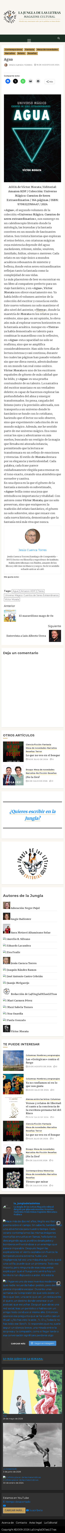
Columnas (31, 1055)
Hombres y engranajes (48, 1055)
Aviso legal (35, 1522)
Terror (38, 751)
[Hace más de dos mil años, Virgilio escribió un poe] (32, 1249)
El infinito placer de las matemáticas (20, 1480)
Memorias (49, 1171)
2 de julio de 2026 (37, 1185)
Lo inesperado (10, 1469)
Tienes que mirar (37, 1181)
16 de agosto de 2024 (48, 65)
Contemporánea (13, 49)
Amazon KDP (28, 591)
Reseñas (32, 53)
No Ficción (41, 773)
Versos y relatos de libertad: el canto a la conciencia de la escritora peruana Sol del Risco (43, 1108)
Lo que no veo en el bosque (43, 755)
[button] (29, 38)
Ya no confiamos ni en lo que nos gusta (41, 1084)
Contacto (21, 1522)
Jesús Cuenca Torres (20, 65)
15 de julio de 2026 (38, 759)
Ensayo (29, 770)
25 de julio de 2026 (38, 1117)
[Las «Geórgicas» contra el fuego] (13, 1060)
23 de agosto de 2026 (39, 1066)
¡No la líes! (32, 777)
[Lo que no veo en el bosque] (13, 751)
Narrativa (10, 53)
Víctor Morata (12, 599)
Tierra (40, 310)
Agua (15, 591)
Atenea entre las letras (38, 1099)
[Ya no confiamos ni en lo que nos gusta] (13, 1084)
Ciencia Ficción (34, 744)
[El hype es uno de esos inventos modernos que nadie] (32, 1309)
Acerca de (8, 1522)
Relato (21, 53)
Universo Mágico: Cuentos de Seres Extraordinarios (31, 595)
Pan (5, 1416)
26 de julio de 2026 (38, 1090)
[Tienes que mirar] (13, 1178)
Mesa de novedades (47, 49)
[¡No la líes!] (13, 775)
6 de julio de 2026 (37, 781)
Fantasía (29, 49)
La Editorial (50, 1522)
